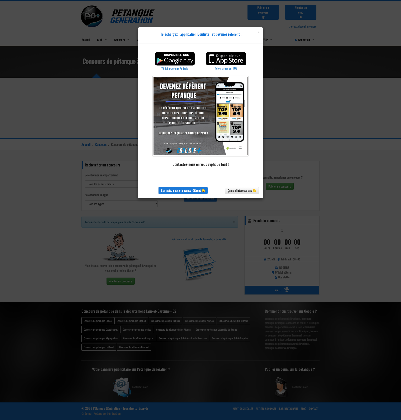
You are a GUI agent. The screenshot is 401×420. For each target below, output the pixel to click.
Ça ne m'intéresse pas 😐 (242, 190)
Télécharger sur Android (174, 68)
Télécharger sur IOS (226, 68)
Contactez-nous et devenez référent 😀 (183, 190)
